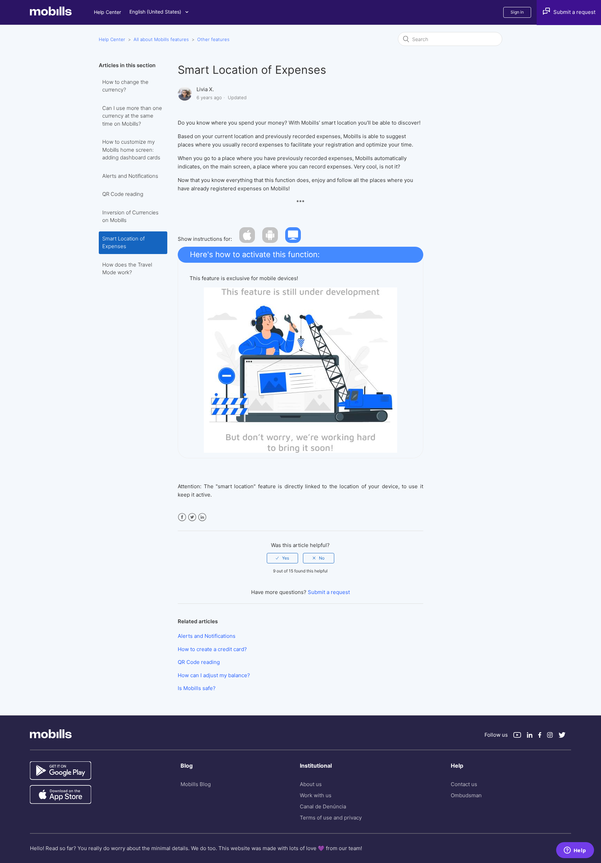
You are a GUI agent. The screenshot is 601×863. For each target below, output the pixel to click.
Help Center (107, 12)
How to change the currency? (125, 86)
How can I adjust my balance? (214, 675)
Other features (213, 39)
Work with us (315, 795)
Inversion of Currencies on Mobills (130, 216)
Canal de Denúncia (323, 806)
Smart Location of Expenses (123, 242)
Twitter (192, 517)
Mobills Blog (196, 784)
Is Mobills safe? (197, 688)
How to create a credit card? (212, 649)
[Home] (62, 13)
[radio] (282, 558)
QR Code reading (122, 194)
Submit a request (329, 592)
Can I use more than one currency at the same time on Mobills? (132, 116)
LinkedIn (202, 517)
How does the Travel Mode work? (127, 268)
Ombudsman (466, 795)
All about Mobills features (161, 39)
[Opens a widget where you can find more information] (575, 851)
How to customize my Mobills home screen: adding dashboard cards (131, 149)
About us (311, 784)
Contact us (464, 784)
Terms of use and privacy (331, 817)
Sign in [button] (517, 12)
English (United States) (156, 12)
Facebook (182, 517)
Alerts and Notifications (130, 176)
